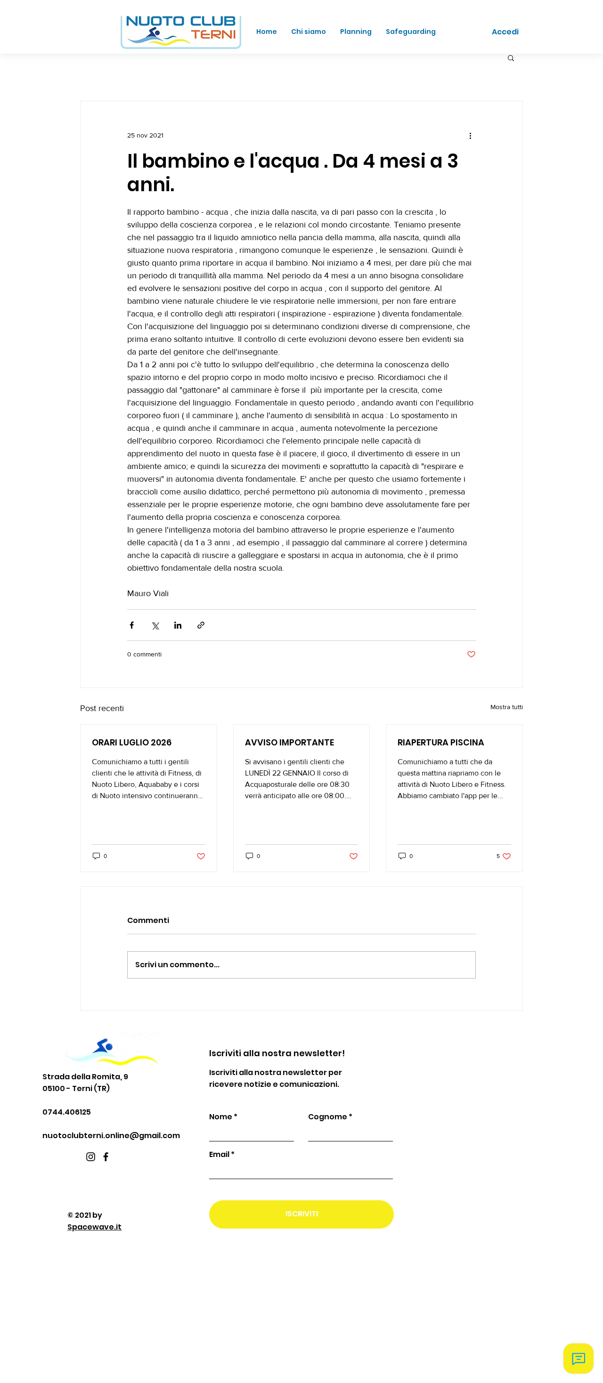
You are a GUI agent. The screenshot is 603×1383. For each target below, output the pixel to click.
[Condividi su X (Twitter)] (154, 625)
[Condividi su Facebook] (131, 625)
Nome (220, 1117)
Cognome (327, 1117)
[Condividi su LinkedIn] (177, 625)
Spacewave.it (94, 1226)
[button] (510, 57)
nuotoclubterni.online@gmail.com (111, 1135)
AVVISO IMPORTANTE (289, 742)
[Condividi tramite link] (200, 625)
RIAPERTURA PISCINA (441, 742)
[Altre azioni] (470, 135)
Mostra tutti (506, 707)
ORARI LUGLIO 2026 (131, 742)
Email (219, 1154)
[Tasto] (131, 32)
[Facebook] (106, 1157)
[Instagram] (91, 1157)
